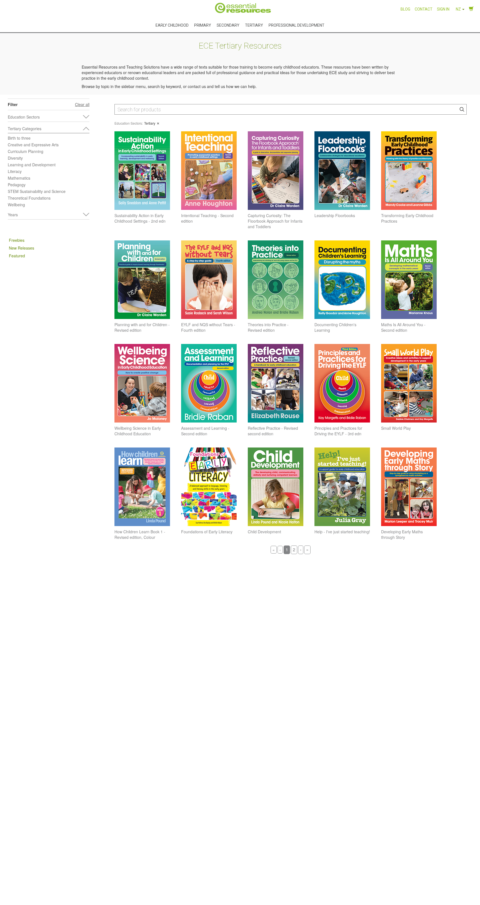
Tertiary (254, 25)
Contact (423, 9)
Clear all (82, 104)
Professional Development (296, 25)
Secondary (228, 25)
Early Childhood (172, 25)
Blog (405, 9)
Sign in (443, 9)
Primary (202, 25)
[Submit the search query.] (462, 109)
